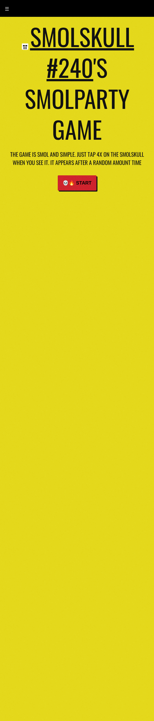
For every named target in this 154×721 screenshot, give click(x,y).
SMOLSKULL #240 (82, 52)
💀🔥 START (77, 183)
